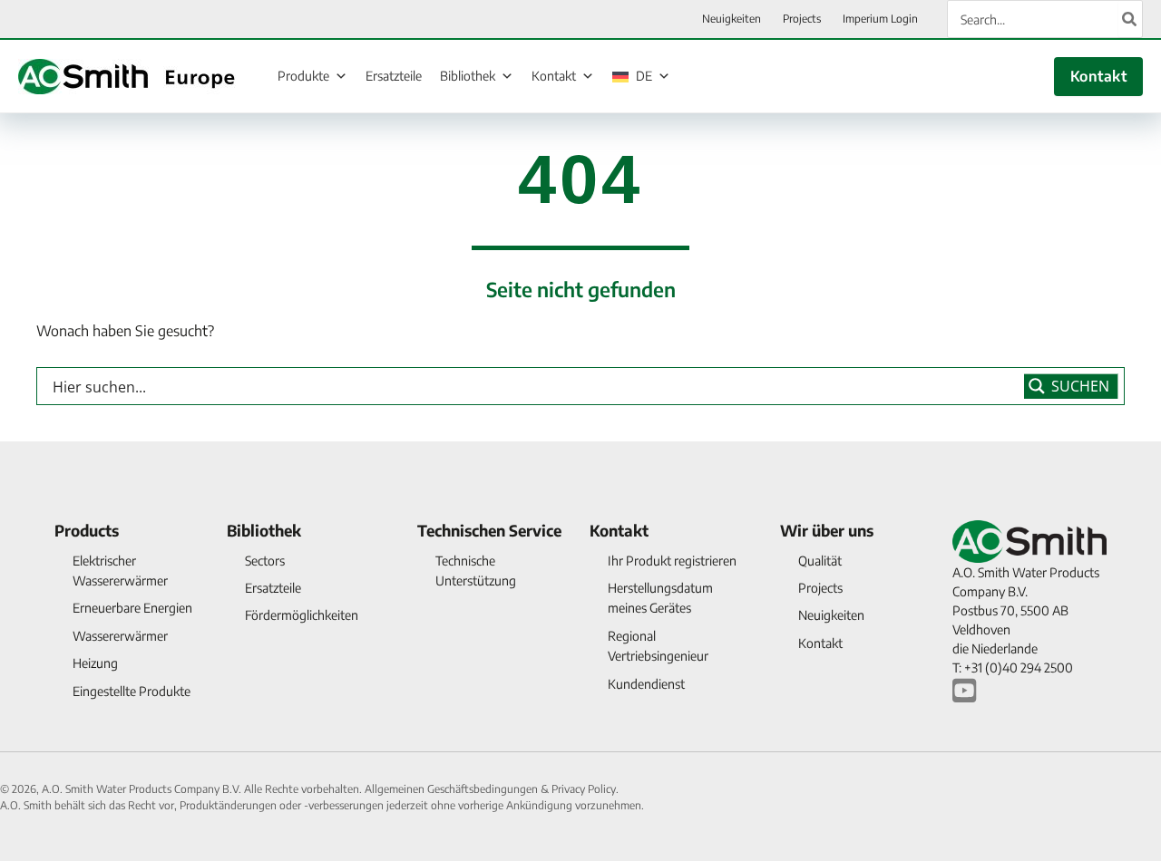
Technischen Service (489, 530)
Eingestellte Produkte (131, 691)
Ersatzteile (394, 75)
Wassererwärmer (120, 635)
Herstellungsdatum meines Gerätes (660, 597)
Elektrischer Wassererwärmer (120, 570)
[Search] (1130, 19)
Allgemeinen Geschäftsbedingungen (453, 789)
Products (86, 530)
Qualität (820, 560)
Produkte (303, 75)
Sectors (265, 560)
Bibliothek (467, 75)
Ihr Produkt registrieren (672, 560)
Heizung (95, 663)
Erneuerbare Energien (132, 607)
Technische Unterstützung (475, 570)
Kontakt (554, 75)
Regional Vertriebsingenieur (658, 645)
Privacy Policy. (585, 789)
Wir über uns (826, 530)
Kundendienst (646, 684)
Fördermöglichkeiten (301, 615)
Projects (820, 587)
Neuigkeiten (831, 615)
